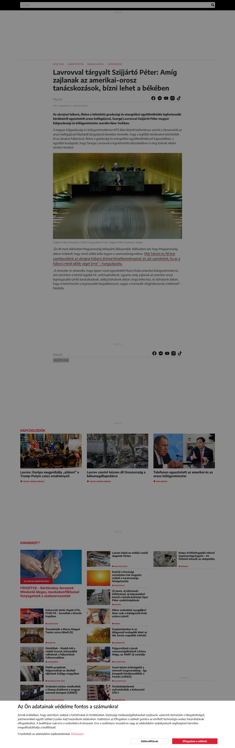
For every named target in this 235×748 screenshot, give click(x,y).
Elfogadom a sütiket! (195, 741)
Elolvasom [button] (77, 734)
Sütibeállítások (149, 741)
